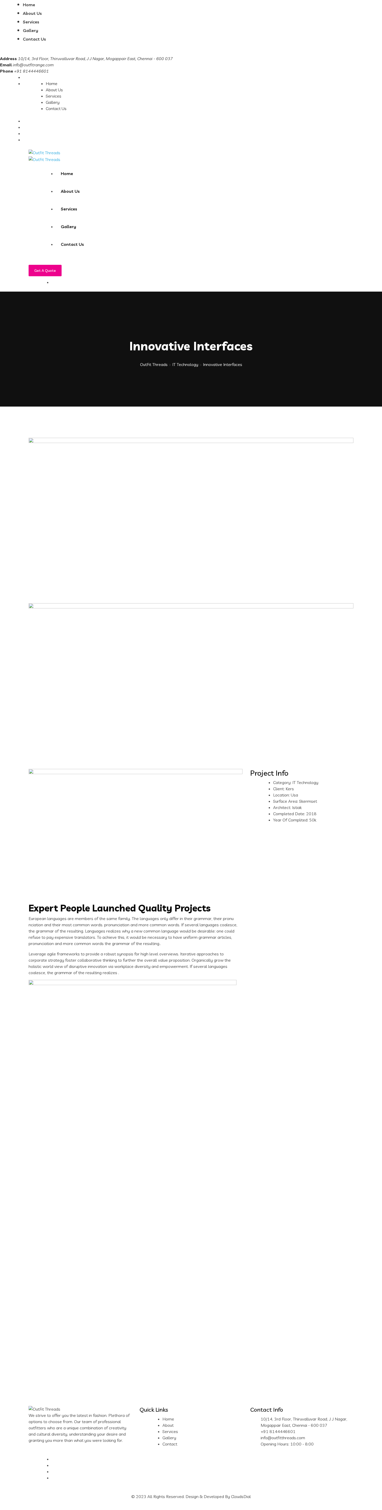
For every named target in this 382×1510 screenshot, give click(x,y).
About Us (32, 13)
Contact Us (34, 39)
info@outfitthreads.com (283, 1437)
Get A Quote (45, 270)
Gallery (30, 30)
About (168, 1425)
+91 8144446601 (278, 1431)
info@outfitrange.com (33, 64)
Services (31, 21)
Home (29, 4)
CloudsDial (241, 1496)
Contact (169, 1444)
